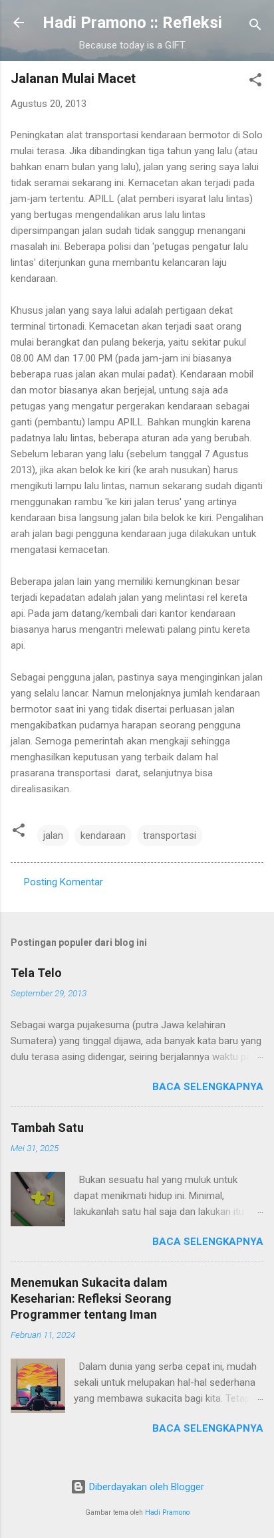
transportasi (169, 835)
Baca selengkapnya (207, 1087)
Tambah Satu (47, 1128)
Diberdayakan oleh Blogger (145, 1487)
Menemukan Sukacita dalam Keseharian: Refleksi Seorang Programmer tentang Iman (91, 1298)
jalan (53, 835)
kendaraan (103, 835)
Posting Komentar (63, 882)
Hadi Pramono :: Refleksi (132, 22)
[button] (255, 82)
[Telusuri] (255, 27)
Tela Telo (36, 973)
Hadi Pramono (167, 1512)
